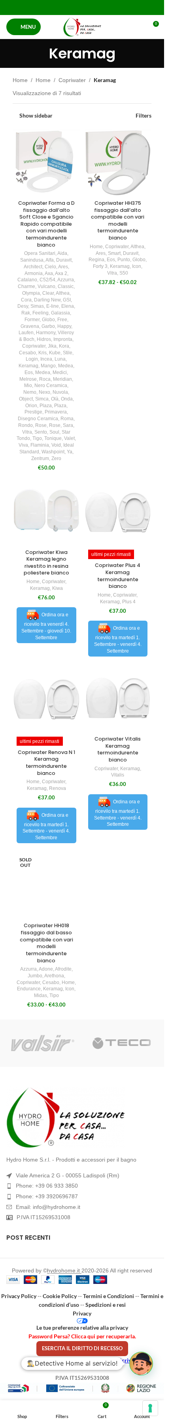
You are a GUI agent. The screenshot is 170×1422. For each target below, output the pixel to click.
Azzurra (65, 280)
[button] (141, 1363)
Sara (68, 425)
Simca (42, 399)
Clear (48, 293)
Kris (42, 353)
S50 (123, 273)
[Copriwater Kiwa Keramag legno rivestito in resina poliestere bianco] (46, 512)
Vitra (27, 432)
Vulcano (46, 286)
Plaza (46, 405)
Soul (54, 432)
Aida (62, 253)
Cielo (50, 266)
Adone (46, 969)
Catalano (27, 280)
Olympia (31, 293)
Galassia (60, 313)
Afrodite (63, 969)
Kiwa (57, 588)
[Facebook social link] (62, 7)
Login (32, 359)
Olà (55, 399)
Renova (57, 788)
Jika (52, 346)
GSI (67, 300)
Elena (67, 306)
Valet (69, 438)
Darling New (47, 300)
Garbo (48, 326)
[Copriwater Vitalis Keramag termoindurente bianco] (118, 699)
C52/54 (47, 280)
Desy (22, 306)
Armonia (34, 273)
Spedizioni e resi (105, 1304)
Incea (46, 359)
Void (56, 445)
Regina (96, 259)
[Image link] (82, 1117)
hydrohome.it (64, 1270)
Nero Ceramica (50, 385)
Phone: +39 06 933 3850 (47, 1186)
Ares (63, 266)
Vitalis (117, 775)
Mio (28, 385)
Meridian (62, 379)
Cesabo (27, 353)
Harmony (45, 332)
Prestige (33, 412)
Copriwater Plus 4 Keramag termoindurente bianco (117, 575)
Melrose (28, 379)
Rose (41, 425)
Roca (45, 379)
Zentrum (40, 458)
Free (62, 319)
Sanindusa (31, 260)
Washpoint (53, 452)
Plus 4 (129, 601)
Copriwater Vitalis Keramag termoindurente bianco (117, 749)
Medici (60, 372)
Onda (67, 399)
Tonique (53, 438)
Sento (40, 432)
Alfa (49, 260)
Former (32, 319)
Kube (54, 353)
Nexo (44, 392)
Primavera (56, 412)
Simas (37, 306)
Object (26, 399)
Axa (49, 273)
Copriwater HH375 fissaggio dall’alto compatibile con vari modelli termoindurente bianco (117, 220)
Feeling (40, 313)
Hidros (44, 339)
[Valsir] (42, 1043)
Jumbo (35, 976)
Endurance (29, 989)
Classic (66, 286)
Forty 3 (100, 266)
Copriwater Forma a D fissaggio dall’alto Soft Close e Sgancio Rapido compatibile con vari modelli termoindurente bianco (46, 224)
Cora (26, 300)
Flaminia (39, 445)
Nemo (29, 392)
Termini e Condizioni (108, 1296)
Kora (64, 346)
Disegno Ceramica (38, 418)
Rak (25, 313)
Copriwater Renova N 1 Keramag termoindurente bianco (46, 762)
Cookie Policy (60, 1296)
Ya (69, 452)
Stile (67, 353)
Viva (23, 445)
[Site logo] (82, 27)
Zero (56, 458)
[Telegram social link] (102, 7)
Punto (123, 259)
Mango (48, 366)
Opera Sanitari (39, 253)
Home (20, 80)
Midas (40, 995)
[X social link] (72, 7)
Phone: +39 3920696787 (47, 1196)
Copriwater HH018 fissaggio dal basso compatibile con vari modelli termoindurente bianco (46, 943)
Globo (48, 319)
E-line (52, 306)
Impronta (62, 339)
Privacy (82, 1313)
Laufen (26, 332)
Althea (63, 293)
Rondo (25, 425)
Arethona (54, 976)
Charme (26, 286)
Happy (64, 326)
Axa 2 (61, 273)
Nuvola (60, 392)
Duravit (64, 260)
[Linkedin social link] (92, 7)
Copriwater (72, 80)
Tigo (37, 438)
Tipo (54, 995)
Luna (60, 359)
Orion (31, 405)
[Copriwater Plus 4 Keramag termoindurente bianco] (118, 512)
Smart (114, 253)
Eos (29, 372)
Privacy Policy (18, 1296)
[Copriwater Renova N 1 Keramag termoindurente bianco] (46, 699)
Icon (136, 266)
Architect (33, 266)
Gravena (30, 326)
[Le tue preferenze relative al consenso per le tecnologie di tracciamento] (150, 1408)
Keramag (28, 366)
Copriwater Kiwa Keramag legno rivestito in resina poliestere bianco (46, 562)
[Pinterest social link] (82, 7)
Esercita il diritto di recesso (82, 1348)
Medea (65, 366)
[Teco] (121, 1043)
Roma (67, 418)
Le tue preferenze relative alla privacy (82, 1327)
